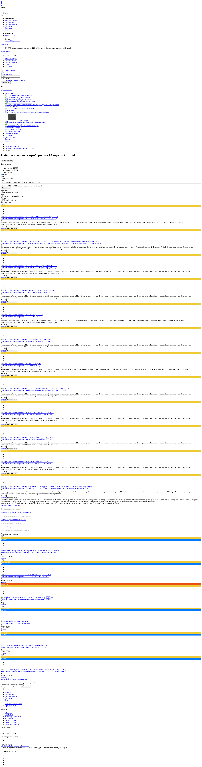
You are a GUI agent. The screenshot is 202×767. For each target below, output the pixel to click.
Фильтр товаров (7, 160)
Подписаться (26, 687)
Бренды (8, 139)
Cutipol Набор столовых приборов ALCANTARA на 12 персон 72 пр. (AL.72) (29, 219)
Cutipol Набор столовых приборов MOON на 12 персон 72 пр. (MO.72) (26, 439)
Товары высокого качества (10, 505)
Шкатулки (8, 713)
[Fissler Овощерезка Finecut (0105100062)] (16, 621)
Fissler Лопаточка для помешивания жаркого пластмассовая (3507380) (26, 599)
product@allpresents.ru (12, 41)
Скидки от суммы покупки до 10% (13, 520)
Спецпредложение (11, 133)
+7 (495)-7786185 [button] (7, 746)
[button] (4, 44)
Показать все (6, 188)
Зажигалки (9, 715)
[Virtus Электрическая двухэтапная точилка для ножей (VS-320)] (24, 645)
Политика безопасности (13, 704)
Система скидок (11, 22)
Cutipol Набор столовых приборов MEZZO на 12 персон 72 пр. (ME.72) (26, 415)
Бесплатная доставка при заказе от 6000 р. (16, 512)
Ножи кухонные (11, 722)
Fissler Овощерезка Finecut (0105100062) (15, 623)
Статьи (7, 141)
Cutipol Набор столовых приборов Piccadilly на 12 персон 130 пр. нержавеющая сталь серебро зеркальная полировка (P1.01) (45, 488)
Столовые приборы (12, 146)
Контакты (8, 28)
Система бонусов (11, 24)
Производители (10, 706)
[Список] (2, 204)
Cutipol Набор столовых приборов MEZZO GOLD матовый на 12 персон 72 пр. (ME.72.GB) (34, 390)
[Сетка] (4, 204)
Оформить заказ (6, 90)
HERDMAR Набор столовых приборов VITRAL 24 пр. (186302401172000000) (29, 552)
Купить (3, 228)
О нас (7, 30)
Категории (9, 93)
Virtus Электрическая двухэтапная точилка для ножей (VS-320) (23, 647)
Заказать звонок (19, 80)
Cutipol (15, 168)
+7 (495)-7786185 (11, 35)
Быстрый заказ (12, 228)
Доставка (8, 26)
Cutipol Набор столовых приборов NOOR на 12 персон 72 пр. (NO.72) (26, 463)
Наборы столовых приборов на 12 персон (20, 148)
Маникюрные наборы (13, 716)
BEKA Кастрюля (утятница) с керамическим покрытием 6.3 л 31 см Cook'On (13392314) (32, 671)
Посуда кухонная (11, 720)
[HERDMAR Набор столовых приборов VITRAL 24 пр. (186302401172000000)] (30, 551)
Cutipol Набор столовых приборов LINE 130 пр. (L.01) (20, 366)
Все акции (9, 692)
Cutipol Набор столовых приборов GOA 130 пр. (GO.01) (21, 317)
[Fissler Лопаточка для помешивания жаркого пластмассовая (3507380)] (27, 597)
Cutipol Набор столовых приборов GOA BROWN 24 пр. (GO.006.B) (25, 577)
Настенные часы (11, 718)
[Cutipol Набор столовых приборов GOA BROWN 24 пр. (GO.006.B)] (26, 575)
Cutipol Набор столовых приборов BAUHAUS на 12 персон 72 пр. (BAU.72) (28, 268)
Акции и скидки (11, 20)
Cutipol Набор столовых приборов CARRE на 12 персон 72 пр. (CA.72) (26, 292)
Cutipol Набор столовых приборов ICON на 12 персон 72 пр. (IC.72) (25, 341)
